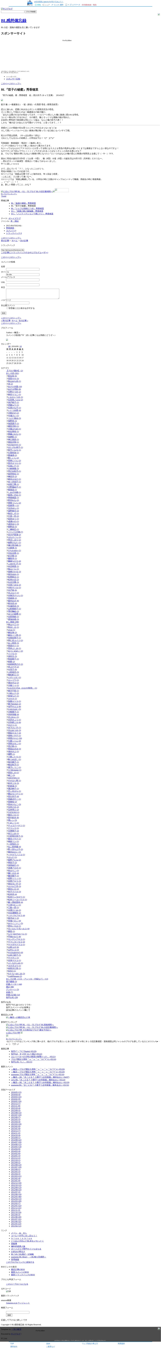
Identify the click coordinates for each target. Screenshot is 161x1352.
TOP (12, 1343)
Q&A (48, 1343)
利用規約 (121, 1343)
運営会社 (13, 1346)
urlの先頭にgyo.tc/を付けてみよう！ (48, 1)
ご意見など (50, 1346)
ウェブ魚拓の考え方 (90, 1343)
